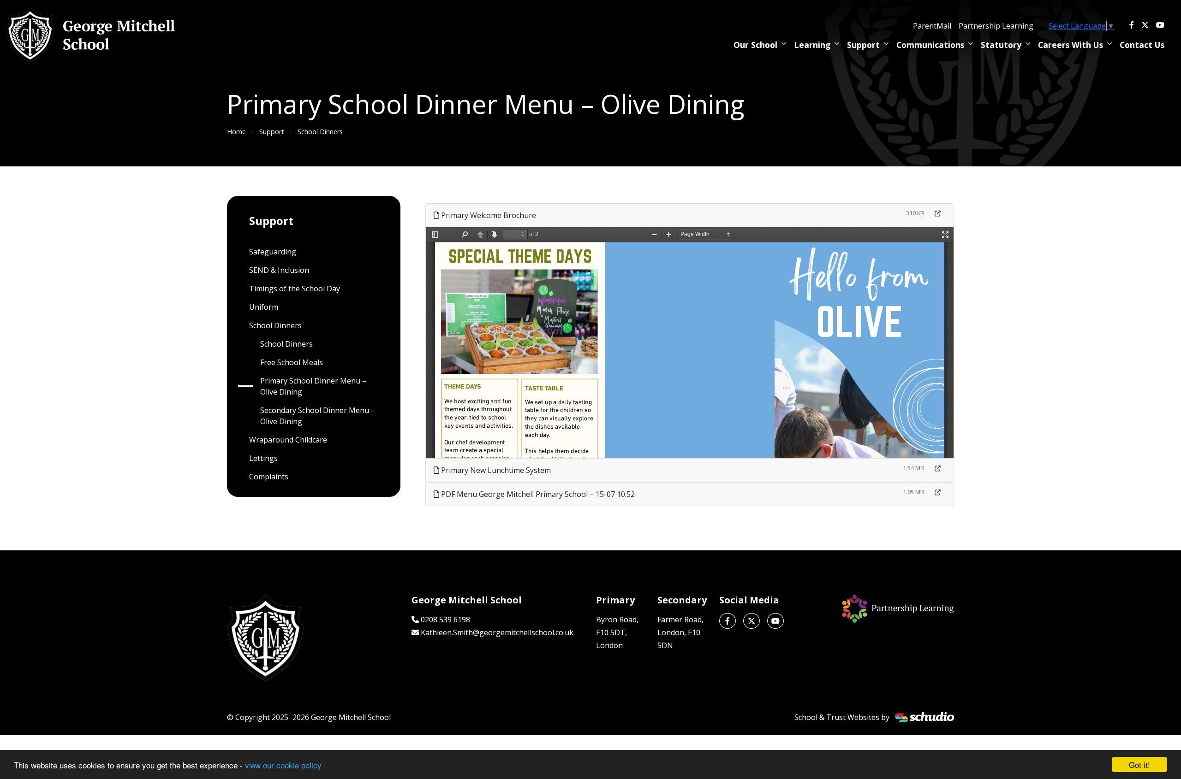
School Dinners (320, 131)
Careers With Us (1070, 44)
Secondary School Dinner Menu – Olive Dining (317, 415)
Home (236, 131)
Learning (812, 44)
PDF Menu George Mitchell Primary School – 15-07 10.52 (537, 494)
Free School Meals (291, 362)
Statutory (1001, 44)
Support (863, 44)
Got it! (1139, 764)
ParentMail (932, 26)
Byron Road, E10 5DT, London (617, 632)
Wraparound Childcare (288, 440)
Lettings (263, 458)
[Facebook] (1132, 25)
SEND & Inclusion (279, 270)
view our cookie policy (283, 765)
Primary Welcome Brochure (487, 215)
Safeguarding (272, 252)
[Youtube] (1160, 25)
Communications (930, 44)
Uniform (263, 307)
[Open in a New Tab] (937, 214)
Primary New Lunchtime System (495, 470)
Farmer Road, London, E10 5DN (680, 632)
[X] (1145, 25)
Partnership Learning (996, 26)
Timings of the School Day (294, 288)
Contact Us (1142, 44)
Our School (755, 44)
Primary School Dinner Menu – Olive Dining (313, 386)
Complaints (268, 477)
